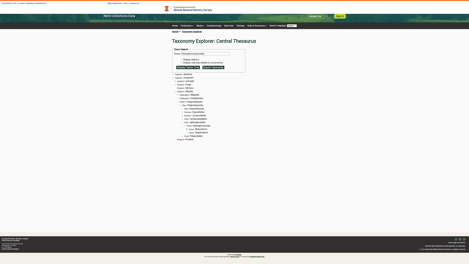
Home (175, 26)
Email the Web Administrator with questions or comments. (445, 246)
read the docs (235, 257)
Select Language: (278, 26)
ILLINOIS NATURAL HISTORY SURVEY (15, 239)
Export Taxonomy (213, 67)
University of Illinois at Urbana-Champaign (167, 8)
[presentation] (234, 106)
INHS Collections (115, 3)
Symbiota (238, 255)
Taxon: (177, 53)
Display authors (191, 59)
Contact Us (134, 3)
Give (126, 3)
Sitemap (241, 26)
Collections (186, 26)
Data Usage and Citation (456, 242)
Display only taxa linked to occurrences (203, 62)
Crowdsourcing (214, 26)
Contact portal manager (10, 249)
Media (200, 26)
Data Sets (229, 26)
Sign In (340, 16)
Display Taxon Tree (188, 67)
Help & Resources (256, 26)
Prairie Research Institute (184, 7)
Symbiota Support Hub (257, 257)
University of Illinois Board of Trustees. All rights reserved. (445, 249)
